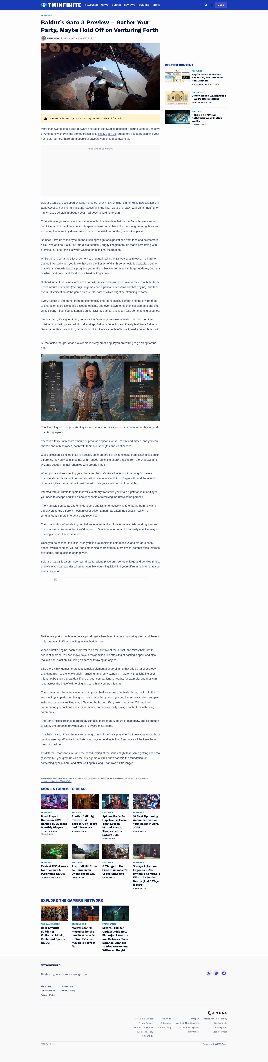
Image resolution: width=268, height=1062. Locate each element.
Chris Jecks (78, 878)
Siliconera (166, 1023)
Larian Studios (88, 202)
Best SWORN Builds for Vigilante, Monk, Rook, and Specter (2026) (54, 935)
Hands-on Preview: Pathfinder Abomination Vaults (207, 117)
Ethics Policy (48, 990)
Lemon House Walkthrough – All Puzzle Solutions (209, 97)
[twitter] (216, 973)
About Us (46, 986)
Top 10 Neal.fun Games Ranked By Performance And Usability (207, 77)
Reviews (129, 4)
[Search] (206, 5)
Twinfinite (165, 1018)
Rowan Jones (79, 831)
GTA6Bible (147, 1036)
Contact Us (67, 986)
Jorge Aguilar (199, 84)
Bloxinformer (220, 1031)
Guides (116, 4)
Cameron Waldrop (50, 878)
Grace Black (108, 839)
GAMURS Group (220, 1044)
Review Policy (68, 990)
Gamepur (194, 1018)
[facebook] (224, 973)
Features (91, 4)
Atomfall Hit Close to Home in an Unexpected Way (85, 870)
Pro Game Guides (143, 1018)
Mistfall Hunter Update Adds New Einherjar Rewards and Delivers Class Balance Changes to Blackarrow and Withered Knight (115, 939)
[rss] (209, 973)
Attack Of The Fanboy (215, 1018)
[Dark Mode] (212, 5)
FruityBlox (193, 1031)
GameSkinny (164, 1027)
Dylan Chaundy (49, 831)
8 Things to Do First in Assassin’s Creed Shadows (114, 870)
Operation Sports (189, 1027)
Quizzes (144, 4)
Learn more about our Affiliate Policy (56, 781)
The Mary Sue (219, 1027)
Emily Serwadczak (201, 102)
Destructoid (220, 1023)
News (105, 4)
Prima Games (145, 1023)
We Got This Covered (187, 1023)
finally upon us (107, 133)
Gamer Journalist (143, 1027)
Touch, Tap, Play (144, 1031)
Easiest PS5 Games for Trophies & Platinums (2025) (54, 870)
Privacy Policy (48, 995)
